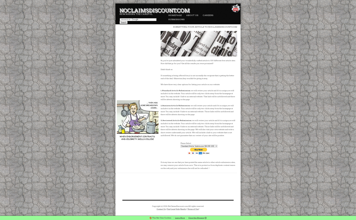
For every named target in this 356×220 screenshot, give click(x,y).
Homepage (175, 15)
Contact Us (161, 209)
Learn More (180, 218)
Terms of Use (193, 209)
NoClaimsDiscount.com (155, 11)
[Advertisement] (138, 43)
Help (178, 209)
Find (168, 209)
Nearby (183, 209)
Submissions (176, 19)
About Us (192, 15)
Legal (173, 209)
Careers (208, 15)
